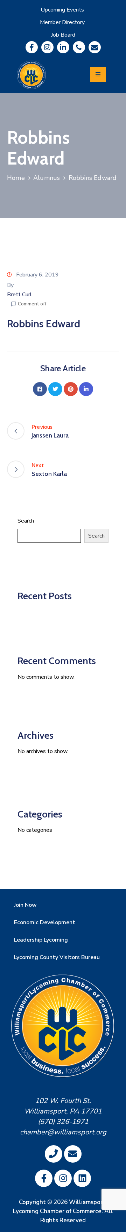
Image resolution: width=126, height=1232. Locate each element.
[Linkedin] (63, 47)
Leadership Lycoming (41, 940)
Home (16, 178)
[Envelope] (95, 47)
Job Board (63, 35)
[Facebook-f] (32, 47)
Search (26, 521)
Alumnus (46, 178)
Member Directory (62, 22)
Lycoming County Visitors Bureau (57, 957)
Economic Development (44, 922)
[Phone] (79, 47)
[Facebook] (40, 389)
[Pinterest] (71, 389)
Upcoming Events (62, 10)
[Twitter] (55, 389)
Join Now (25, 905)
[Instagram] (47, 47)
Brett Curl (19, 294)
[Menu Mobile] (98, 74)
